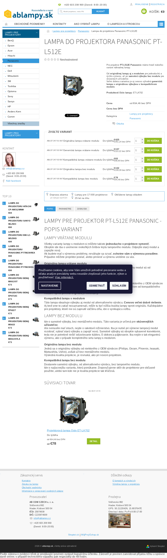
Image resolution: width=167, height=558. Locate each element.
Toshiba (12, 86)
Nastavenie (49, 285)
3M (9, 81)
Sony (10, 96)
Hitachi (11, 55)
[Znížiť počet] (142, 142)
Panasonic (13, 60)
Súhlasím (119, 285)
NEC (10, 66)
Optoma (12, 91)
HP (9, 106)
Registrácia (158, 4)
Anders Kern (14, 111)
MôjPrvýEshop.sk (90, 535)
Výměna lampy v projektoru (126, 484)
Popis (50, 209)
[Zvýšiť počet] (142, 139)
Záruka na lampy (30, 484)
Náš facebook (13, 180)
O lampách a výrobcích (124, 480)
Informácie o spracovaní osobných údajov (42, 491)
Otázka (120, 123)
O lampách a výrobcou (123, 24)
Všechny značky (16, 123)
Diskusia (82, 209)
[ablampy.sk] (29, 14)
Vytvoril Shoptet (157, 546)
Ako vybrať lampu (87, 24)
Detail (94, 441)
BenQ (11, 40)
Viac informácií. (64, 277)
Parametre (65, 209)
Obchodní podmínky (32, 487)
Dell (10, 71)
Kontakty (59, 24)
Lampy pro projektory (13, 134)
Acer (10, 50)
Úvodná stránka (6, 24)
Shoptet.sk (73, 535)
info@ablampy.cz (15, 168)
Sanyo (11, 101)
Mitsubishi (13, 76)
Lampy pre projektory (13, 33)
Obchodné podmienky (29, 24)
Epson (11, 45)
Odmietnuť (97, 285)
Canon (11, 116)
